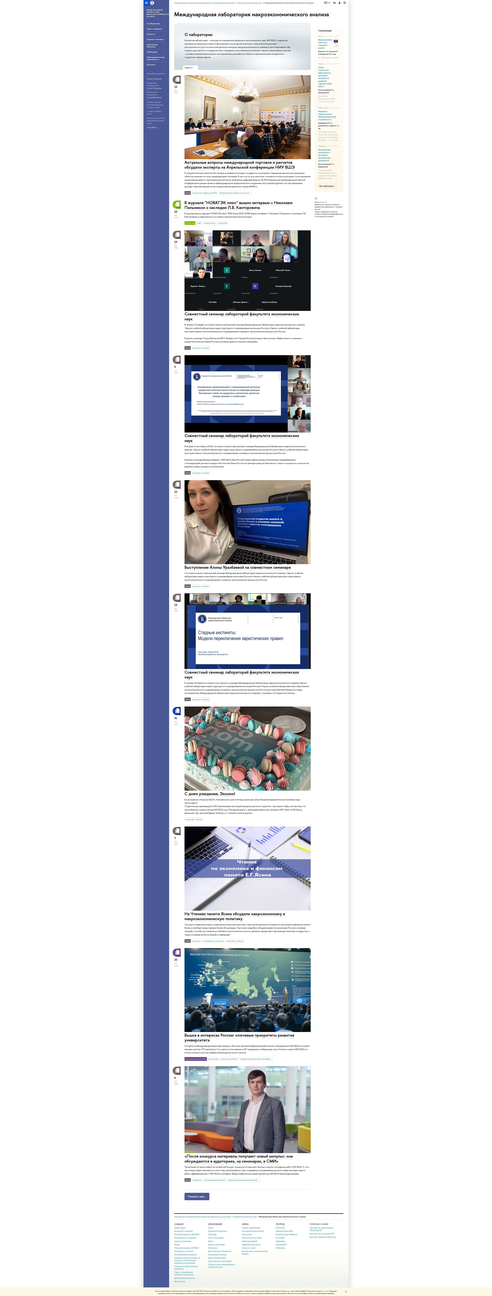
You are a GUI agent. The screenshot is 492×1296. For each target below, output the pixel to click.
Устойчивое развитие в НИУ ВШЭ (186, 1234)
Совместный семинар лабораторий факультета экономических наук (241, 316)
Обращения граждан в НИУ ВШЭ (186, 1248)
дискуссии (196, 941)
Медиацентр (280, 1241)
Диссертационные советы (252, 1238)
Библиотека (280, 1228)
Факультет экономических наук (245, 1217)
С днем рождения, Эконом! (209, 793)
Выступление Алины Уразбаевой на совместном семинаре (237, 567)
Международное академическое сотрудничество (236, 193)
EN (329, 3)
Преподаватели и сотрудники (185, 1238)
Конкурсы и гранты (249, 1248)
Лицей (210, 1228)
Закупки (177, 1244)
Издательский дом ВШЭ (284, 1231)
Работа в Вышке (180, 1281)
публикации (197, 1180)
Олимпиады (212, 1234)
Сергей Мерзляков (154, 97)
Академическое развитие (251, 1244)
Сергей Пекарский (154, 79)
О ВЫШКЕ (178, 1224)
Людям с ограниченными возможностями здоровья (184, 1273)
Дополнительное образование (219, 1251)
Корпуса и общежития (182, 1241)
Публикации (152, 52)
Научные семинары (155, 39)
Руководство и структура (183, 1231)
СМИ (199, 223)
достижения (213, 1059)
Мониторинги (247, 1234)
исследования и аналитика (213, 941)
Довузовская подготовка (217, 1231)
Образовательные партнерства (220, 1261)
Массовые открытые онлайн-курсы (323, 1237)
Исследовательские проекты (253, 1231)
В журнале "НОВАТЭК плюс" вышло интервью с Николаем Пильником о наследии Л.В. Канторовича (238, 205)
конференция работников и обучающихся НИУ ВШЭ (256, 1059)
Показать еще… (197, 1196)
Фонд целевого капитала (183, 1251)
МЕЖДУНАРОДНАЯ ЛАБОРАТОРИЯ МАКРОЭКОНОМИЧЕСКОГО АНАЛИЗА (158, 13)
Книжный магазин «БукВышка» (287, 1234)
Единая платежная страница (184, 1278)
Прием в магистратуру (216, 1244)
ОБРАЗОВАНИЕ (215, 1224)
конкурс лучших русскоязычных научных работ (244, 1180)
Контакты (151, 64)
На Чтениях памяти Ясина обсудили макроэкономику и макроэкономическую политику (234, 916)
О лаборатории (153, 23)
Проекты (151, 34)
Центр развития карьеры (217, 1254)
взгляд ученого (209, 223)
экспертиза (222, 223)
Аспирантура (213, 1248)
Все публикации (327, 186)
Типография (280, 1238)
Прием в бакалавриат (216, 1238)
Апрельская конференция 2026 (205, 193)
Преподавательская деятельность (155, 58)
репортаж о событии (201, 348)
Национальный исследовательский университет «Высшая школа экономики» (202, 1217)
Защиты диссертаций (249, 1241)
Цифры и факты (180, 1228)
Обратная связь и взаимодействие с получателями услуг (221, 1265)
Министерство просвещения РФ (322, 1233)
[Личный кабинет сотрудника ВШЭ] (339, 3)
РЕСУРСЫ (280, 1224)
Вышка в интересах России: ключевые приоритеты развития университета (239, 1037)
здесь (288, 1291)
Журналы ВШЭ (281, 1244)
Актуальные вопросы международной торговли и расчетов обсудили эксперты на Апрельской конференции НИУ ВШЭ (239, 164)
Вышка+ (211, 1241)
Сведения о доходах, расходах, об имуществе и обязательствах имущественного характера (187, 1260)
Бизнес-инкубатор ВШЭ (217, 1258)
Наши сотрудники (154, 29)
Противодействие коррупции (185, 1254)
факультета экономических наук (250, 40)
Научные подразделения (251, 1228)
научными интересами (195, 43)
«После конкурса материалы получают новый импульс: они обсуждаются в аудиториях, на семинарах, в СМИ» (238, 1158)
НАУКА (245, 1224)
